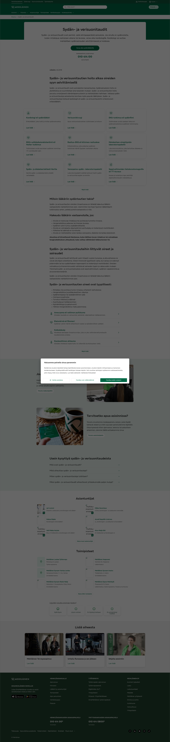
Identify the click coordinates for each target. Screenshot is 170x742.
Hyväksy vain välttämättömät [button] (85, 380)
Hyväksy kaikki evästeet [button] (113, 380)
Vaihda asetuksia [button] (57, 380)
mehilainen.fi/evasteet (88, 373)
